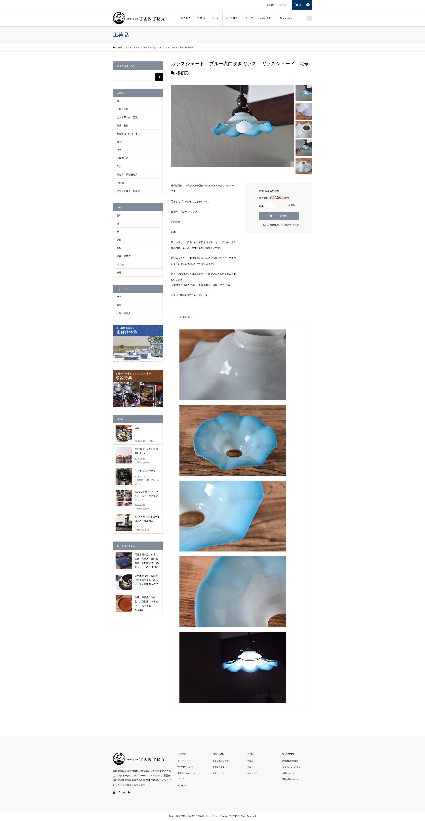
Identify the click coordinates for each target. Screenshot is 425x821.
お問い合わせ (266, 18)
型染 (119, 215)
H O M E (185, 18)
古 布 (215, 18)
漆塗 (119, 149)
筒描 (119, 247)
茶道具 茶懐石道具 (127, 174)
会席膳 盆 (122, 158)
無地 (119, 272)
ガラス (120, 141)
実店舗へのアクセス (187, 773)
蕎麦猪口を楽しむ (220, 767)
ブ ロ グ (248, 18)
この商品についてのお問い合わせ (282, 224)
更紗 (119, 239)
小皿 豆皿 (122, 109)
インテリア (232, 18)
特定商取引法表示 (290, 761)
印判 (119, 166)
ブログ (181, 779)
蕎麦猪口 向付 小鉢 (128, 133)
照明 (119, 296)
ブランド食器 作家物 (128, 190)
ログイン (283, 4)
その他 (120, 182)
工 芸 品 (201, 18)
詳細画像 (185, 316)
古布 (249, 767)
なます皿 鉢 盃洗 (127, 117)
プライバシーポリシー (292, 767)
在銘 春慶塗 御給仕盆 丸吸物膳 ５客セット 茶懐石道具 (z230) (146, 603)
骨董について (218, 773)
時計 (119, 305)
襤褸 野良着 (124, 256)
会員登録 (270, 4)
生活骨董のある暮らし (222, 761)
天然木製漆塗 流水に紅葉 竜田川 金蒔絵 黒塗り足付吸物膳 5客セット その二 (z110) (147, 561)
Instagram (286, 18)
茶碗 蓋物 (122, 125)
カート (304, 4)
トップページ (184, 761)
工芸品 (250, 761)
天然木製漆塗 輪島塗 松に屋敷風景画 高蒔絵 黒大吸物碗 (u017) (147, 580)
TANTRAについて (185, 767)
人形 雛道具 (124, 313)
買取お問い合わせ (290, 779)
